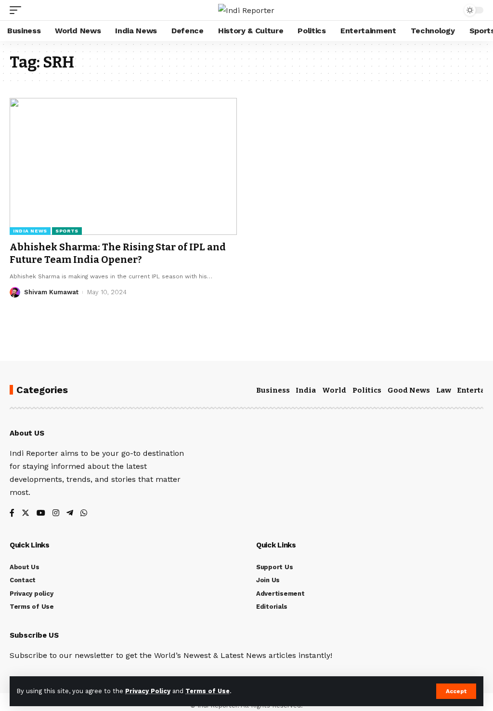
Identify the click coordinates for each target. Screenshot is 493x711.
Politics (366, 390)
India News (30, 230)
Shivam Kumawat (51, 292)
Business (273, 390)
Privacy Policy (147, 691)
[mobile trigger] (18, 10)
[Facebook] (12, 513)
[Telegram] (69, 513)
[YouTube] (41, 513)
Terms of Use (207, 691)
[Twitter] (25, 513)
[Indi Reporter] (246, 10)
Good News (409, 390)
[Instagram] (55, 513)
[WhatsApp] (83, 513)
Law (443, 390)
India (306, 390)
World (334, 390)
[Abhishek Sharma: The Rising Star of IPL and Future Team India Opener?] (123, 166)
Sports (66, 230)
